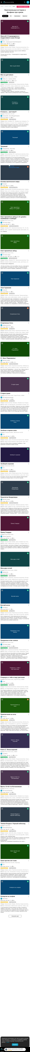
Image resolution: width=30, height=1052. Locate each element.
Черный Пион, (6, 148)
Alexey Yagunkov (7, 536)
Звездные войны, (9, 432)
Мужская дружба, (20, 834)
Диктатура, (23, 261)
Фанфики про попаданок (21, 121)
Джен (6, 121)
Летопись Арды (6, 222)
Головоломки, (25, 49)
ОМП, (27, 441)
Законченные (17, 16)
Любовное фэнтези (20, 504)
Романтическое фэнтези (10, 84)
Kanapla (5, 183)
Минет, (17, 155)
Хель (4, 681)
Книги (2, 6)
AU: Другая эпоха (26, 297)
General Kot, (6, 115)
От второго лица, (12, 651)
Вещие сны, (16, 688)
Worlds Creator (6, 360)
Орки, (9, 297)
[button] (24, 1049)
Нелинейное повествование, (22, 797)
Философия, (24, 229)
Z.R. (4, 434)
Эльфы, (12, 86)
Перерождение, (8, 49)
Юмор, (9, 367)
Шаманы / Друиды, (8, 614)
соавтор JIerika (12, 78)
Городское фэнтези (20, 759)
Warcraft (7, 39)
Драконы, (19, 723)
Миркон (5, 716)
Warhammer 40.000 (9, 113)
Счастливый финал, (8, 688)
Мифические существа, (20, 86)
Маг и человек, (11, 191)
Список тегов (8, 6)
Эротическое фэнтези (20, 154)
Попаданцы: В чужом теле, (10, 123)
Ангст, (28, 261)
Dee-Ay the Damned (7, 790)
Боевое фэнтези (20, 84)
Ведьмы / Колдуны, (20, 191)
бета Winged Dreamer (14, 115)
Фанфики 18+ (11, 121)
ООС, (28, 404)
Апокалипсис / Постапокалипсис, (12, 474)
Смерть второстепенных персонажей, (13, 441)
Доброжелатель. (7, 325)
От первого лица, (24, 543)
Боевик (13, 47)
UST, (28, 760)
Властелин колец (9, 220)
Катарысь (5, 607)
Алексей (5, 289)
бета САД (12, 148)
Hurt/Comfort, (7, 86)
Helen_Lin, (5, 78)
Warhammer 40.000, (10, 862)
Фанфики (27, 84)
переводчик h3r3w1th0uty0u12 (13, 41)
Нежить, (20, 297)
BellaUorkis (5, 572)
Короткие (25, 16)
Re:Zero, (7, 788)
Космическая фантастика (18, 189)
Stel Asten (5, 898)
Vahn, (4, 41)
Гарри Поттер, (17, 395)
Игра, (28, 123)
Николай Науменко (7, 827)
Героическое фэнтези (21, 47)
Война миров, (14, 297)
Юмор (13, 330)
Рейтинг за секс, (15, 367)
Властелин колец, (9, 76)
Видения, (6, 332)
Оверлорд (11, 788)
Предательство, (8, 797)
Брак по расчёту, (21, 614)
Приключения (8, 47)
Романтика (10, 577)
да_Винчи (5, 753)
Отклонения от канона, (21, 404)
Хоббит (15, 76)
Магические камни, (20, 506)
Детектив (11, 833)
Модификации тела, (22, 123)
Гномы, (6, 191)
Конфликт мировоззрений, (14, 229)
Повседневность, (12, 723)
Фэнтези (25, 722)
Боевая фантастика (16, 473)
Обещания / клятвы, (24, 651)
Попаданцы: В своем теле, (15, 332)
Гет (27, 47)
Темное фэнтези (8, 154)
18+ (11, 16)
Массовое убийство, (17, 49)
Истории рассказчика (8, 397)
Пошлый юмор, (23, 367)
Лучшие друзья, (12, 404)
